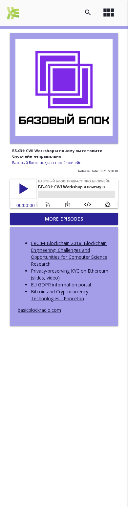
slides (38, 278)
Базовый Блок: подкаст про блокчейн (46, 162)
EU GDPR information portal (61, 284)
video (52, 278)
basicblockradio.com (39, 310)
